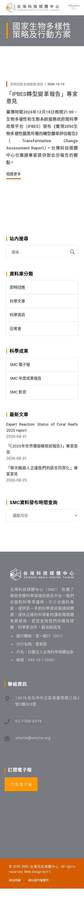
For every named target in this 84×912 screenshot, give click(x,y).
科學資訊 (17, 315)
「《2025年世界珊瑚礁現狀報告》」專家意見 (42, 449)
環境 (40, 84)
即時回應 (16, 84)
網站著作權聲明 (38, 880)
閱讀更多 (13, 174)
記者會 (15, 328)
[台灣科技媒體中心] (32, 7)
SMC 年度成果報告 (25, 378)
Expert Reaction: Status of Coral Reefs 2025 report (42, 427)
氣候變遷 (30, 84)
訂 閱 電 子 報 (21, 784)
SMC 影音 (18, 392)
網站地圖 (15, 880)
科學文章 (17, 301)
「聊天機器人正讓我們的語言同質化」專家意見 (42, 471)
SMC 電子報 (20, 364)
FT (49, 872)
